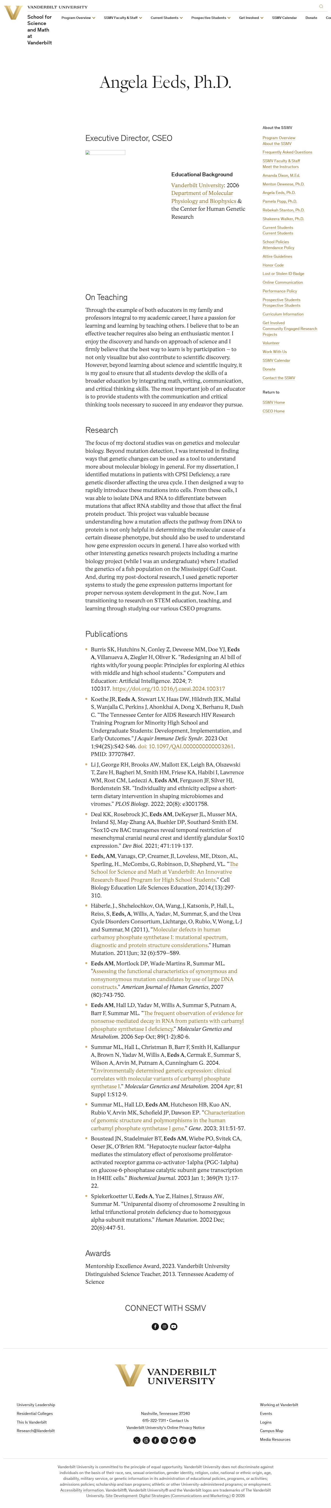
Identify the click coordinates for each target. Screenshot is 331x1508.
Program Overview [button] (76, 18)
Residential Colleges (35, 1414)
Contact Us (179, 1421)
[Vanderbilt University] (165, 1375)
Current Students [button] (164, 18)
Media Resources (275, 1440)
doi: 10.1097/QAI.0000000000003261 (186, 746)
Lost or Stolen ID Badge (283, 274)
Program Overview (279, 138)
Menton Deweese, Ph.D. (284, 185)
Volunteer (271, 343)
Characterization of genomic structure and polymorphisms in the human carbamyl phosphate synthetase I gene (168, 1120)
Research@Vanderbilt (36, 1431)
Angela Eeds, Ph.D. (279, 193)
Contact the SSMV (279, 378)
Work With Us (275, 352)
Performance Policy (280, 292)
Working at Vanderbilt (279, 1405)
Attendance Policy (278, 248)
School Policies (276, 242)
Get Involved (274, 323)
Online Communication (283, 283)
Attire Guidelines (277, 257)
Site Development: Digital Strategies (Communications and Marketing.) (168, 1496)
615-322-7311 (154, 1421)
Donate (311, 18)
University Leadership (36, 1405)
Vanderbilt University (197, 185)
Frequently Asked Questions (287, 153)
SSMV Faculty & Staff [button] (121, 18)
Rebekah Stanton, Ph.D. (284, 211)
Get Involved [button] (249, 18)
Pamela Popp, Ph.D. (280, 202)
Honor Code (273, 266)
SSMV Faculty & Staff (281, 161)
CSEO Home (274, 412)
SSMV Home (274, 403)
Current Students (278, 228)
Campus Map (271, 1431)
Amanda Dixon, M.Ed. (281, 176)
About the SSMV (277, 144)
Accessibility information (82, 1491)
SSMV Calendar (284, 18)
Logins (266, 1423)
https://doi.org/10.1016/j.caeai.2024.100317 (168, 688)
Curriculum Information (283, 315)
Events (266, 1414)
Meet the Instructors (281, 167)
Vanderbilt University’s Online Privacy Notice (165, 1428)
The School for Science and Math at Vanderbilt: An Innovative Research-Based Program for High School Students (164, 872)
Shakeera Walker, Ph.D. (283, 219)
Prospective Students (281, 300)
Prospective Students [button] (208, 18)
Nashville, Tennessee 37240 (165, 1414)
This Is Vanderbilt (32, 1423)
